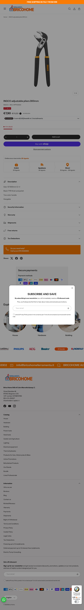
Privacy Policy (24, 314)
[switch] (77, 601)
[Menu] (80, 586)
